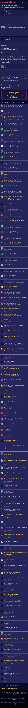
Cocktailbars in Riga (9, 151)
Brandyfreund (6, 639)
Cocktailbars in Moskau (10, 134)
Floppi (5, 623)
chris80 (5, 243)
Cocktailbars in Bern (9, 140)
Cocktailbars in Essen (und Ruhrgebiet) (14, 220)
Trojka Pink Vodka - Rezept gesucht (13, 605)
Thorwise (5, 181)
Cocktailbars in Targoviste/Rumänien (13, 162)
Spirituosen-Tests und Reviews (15, 375)
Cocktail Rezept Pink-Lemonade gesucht (14, 467)
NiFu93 (5, 112)
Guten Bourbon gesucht (10, 396)
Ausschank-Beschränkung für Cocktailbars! (15, 248)
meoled (5, 135)
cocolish (5, 381)
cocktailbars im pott (9, 264)
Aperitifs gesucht (8, 390)
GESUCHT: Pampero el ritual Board (13, 379)
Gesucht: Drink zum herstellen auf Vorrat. (15, 578)
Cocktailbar (10, 249)
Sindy (5, 168)
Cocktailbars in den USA (10, 156)
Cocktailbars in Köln (9, 215)
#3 (26, 70)
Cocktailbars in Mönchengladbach (13, 231)
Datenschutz (14, 702)
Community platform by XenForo (11, 706)
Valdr (5, 537)
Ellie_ (4, 152)
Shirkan (5, 419)
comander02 (6, 310)
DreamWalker (6, 601)
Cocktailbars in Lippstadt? (10, 185)
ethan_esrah (6, 386)
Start (12, 703)
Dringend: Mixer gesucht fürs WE (12, 649)
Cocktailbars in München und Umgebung (15, 297)
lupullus (5, 146)
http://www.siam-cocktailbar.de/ (8, 53)
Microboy (5, 392)
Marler (5, 124)
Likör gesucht (7, 679)
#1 (26, 16)
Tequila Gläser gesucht (10, 413)
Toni (4, 299)
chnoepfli (5, 579)
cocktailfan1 (6, 271)
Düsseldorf (6, 319)
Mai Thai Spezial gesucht (10, 589)
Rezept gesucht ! (8, 644)
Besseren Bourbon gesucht (11, 440)
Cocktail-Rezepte (11, 357)
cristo (5, 663)
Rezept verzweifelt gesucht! (11, 594)
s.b (4, 448)
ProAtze (5, 548)
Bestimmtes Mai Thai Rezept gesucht (13, 547)
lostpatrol (5, 221)
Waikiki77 (5, 344)
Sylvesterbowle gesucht (10, 611)
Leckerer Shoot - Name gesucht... (13, 655)
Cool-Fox (5, 468)
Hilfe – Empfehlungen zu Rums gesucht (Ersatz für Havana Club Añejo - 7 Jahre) (14, 502)
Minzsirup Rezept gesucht (10, 485)
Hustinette (5, 628)
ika (4, 456)
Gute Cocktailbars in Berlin (11, 303)
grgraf (5, 561)
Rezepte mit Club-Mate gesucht (12, 622)
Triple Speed (6, 504)
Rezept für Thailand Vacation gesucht (14, 385)
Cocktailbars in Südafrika (10, 129)
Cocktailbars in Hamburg (10, 253)
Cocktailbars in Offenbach (10, 204)
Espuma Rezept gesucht (10, 356)
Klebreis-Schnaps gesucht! (11, 374)
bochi (5, 326)
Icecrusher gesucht (9, 435)
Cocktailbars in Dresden (10, 167)
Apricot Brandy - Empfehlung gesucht (14, 600)
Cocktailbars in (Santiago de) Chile (13, 123)
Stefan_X (3, 9)
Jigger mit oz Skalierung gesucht (12, 402)
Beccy (5, 474)
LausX (5, 163)
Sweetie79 (5, 674)
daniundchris (6, 650)
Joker (4, 304)
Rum (4, 216)
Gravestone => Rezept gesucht (12, 509)
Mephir (5, 265)
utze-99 (5, 287)
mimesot (5, 497)
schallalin (5, 669)
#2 (26, 43)
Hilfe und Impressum (22, 702)
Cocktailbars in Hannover (10, 286)
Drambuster (6, 119)
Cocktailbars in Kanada (10, 180)
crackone (5, 176)
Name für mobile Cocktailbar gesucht (14, 473)
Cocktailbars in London (10, 275)
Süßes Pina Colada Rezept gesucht (13, 418)
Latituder (5, 106)
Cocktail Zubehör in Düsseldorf (12, 330)
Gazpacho (5, 362)
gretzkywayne (6, 282)
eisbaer (5, 634)
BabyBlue (5, 254)
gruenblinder (6, 425)
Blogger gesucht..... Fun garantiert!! (13, 491)
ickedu (5, 568)
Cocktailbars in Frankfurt (10, 314)
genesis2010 (6, 595)
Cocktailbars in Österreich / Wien (12, 242)
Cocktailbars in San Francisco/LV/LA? (13, 105)
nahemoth (5, 408)
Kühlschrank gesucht (9, 616)
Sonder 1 (5, 680)
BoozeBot (5, 321)
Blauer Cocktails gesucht (10, 627)
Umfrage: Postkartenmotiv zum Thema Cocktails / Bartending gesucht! (14, 367)
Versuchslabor (9, 486)
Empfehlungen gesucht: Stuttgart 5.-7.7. (14, 521)
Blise (4, 199)
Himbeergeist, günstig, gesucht (12, 496)
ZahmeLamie (6, 375)
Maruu (5, 130)
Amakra (5, 232)
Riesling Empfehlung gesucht (11, 541)
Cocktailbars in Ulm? (9, 259)
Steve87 (5, 584)
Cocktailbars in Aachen (10, 281)
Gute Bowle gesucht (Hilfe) (11, 583)
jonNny (5, 210)
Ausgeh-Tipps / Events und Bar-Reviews (15, 106)
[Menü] (26, 2)
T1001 (5, 403)
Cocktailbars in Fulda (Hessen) (12, 308)
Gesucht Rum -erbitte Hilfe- (11, 633)
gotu (4, 463)
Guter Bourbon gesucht (10, 361)
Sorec (5, 617)
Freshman (5, 357)
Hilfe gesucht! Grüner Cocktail (12, 673)
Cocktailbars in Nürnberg (10, 270)
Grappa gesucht (8, 407)
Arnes (5, 486)
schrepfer (5, 606)
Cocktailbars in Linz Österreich (12, 209)
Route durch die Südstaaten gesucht (13, 424)
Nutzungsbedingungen (6, 702)
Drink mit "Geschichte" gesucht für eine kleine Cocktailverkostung (14, 479)
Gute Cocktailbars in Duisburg (12, 292)
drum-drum (6, 573)
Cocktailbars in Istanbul (10, 110)
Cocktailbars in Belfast (9, 145)
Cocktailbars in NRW (9, 237)
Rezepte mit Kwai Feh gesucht (12, 572)
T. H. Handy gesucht (9, 559)
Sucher (5, 332)
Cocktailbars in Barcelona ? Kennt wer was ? (15, 226)
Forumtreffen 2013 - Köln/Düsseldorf (14, 325)
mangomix (6, 141)
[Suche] (22, 2)
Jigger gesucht (7, 429)
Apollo (5, 523)
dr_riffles (5, 339)
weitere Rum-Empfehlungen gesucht (14, 638)
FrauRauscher (6, 205)
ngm (4, 260)
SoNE (5, 238)
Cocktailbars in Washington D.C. (12, 191)
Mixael (5, 293)
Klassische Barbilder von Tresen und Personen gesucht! (13, 535)
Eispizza (5, 315)
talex (4, 517)
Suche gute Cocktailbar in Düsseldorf (13, 343)
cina (4, 276)
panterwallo (6, 645)
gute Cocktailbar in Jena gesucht (12, 667)
